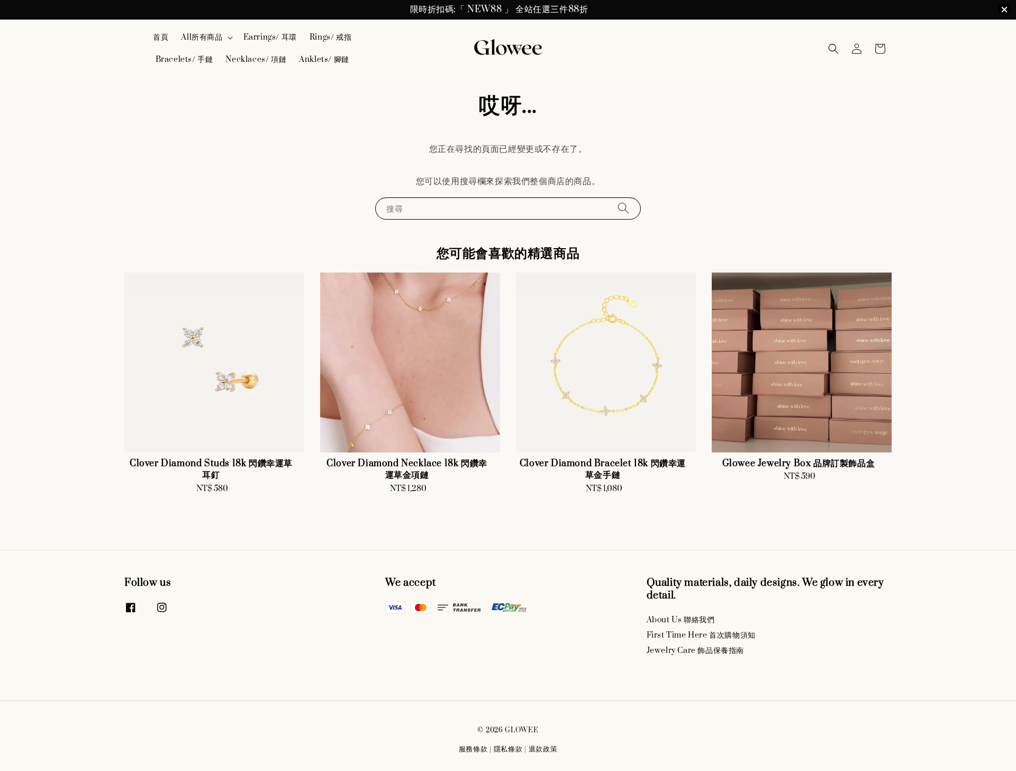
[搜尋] (623, 208)
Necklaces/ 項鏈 (255, 60)
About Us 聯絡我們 (681, 620)
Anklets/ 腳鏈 (324, 60)
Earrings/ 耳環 (270, 37)
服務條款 (473, 749)
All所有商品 (201, 37)
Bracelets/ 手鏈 (184, 60)
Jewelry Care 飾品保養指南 (695, 651)
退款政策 (543, 749)
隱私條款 (508, 749)
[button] (833, 48)
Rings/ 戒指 (330, 37)
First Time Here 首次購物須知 (701, 635)
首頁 (160, 37)
